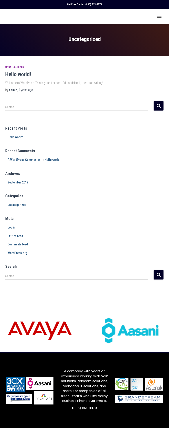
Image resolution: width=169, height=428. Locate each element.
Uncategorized (14, 67)
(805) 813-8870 (93, 4)
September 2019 (17, 182)
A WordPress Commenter (23, 159)
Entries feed (15, 236)
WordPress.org (17, 253)
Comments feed (17, 244)
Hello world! (18, 74)
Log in (11, 227)
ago (26, 90)
